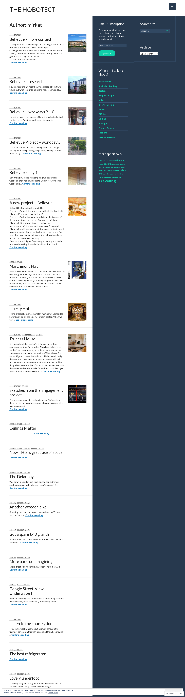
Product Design (37, 448)
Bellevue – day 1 (23, 172)
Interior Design (16, 262)
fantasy (122, 164)
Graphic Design (106, 95)
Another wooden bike (27, 506)
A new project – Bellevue (30, 202)
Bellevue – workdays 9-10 (31, 111)
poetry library (119, 174)
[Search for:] (155, 31)
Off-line (39, 334)
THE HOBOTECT (32, 9)
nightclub (106, 174)
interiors (117, 167)
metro (111, 170)
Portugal (103, 123)
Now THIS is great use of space (36, 452)
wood (118, 182)
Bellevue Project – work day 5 (35, 142)
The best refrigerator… (29, 653)
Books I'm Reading (108, 86)
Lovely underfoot (24, 678)
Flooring (101, 167)
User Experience (23, 584)
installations (109, 167)
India (101, 100)
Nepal (102, 109)
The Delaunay (21, 476)
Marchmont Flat (23, 266)
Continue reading (18, 62)
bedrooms (110, 161)
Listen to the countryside (30, 623)
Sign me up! (106, 53)
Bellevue (119, 160)
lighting (106, 170)
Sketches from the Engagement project (36, 392)
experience (115, 164)
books (101, 164)
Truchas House (22, 338)
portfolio (102, 177)
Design (107, 163)
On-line (12, 584)
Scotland (103, 132)
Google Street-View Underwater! (26, 591)
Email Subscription (111, 24)
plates (112, 174)
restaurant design (113, 177)
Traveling (107, 181)
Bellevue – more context (30, 39)
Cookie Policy (53, 693)
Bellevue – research (26, 81)
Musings (118, 170)
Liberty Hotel (21, 308)
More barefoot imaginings (31, 561)
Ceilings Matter (22, 428)
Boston (102, 90)
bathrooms (102, 161)
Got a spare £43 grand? (29, 534)
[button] (172, 6)
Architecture (15, 35)
